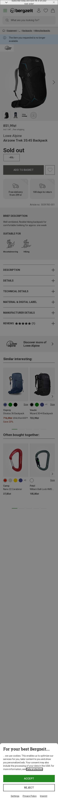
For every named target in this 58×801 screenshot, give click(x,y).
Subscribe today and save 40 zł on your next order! (29, 2)
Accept (29, 778)
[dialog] (29, 772)
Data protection (34, 769)
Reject (29, 787)
